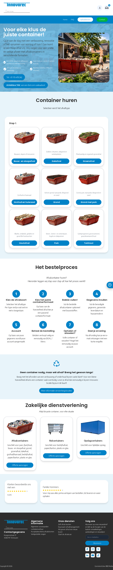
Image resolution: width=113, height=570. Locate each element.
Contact (102, 20)
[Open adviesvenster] (110, 285)
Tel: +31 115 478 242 (14, 77)
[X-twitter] (98, 549)
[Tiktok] (98, 555)
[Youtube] (93, 555)
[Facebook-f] (87, 549)
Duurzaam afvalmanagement (68, 527)
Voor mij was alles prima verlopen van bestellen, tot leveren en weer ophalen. (72, 492)
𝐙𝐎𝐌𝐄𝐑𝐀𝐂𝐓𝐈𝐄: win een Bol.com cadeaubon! (25, 85)
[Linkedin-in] (87, 555)
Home (65, 20)
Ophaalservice (85, 20)
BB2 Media (109, 566)
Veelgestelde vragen (38, 534)
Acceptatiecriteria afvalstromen (42, 532)
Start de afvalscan (65, 534)
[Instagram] (93, 549)
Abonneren (97, 543)
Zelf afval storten (64, 524)
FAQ (72, 20)
